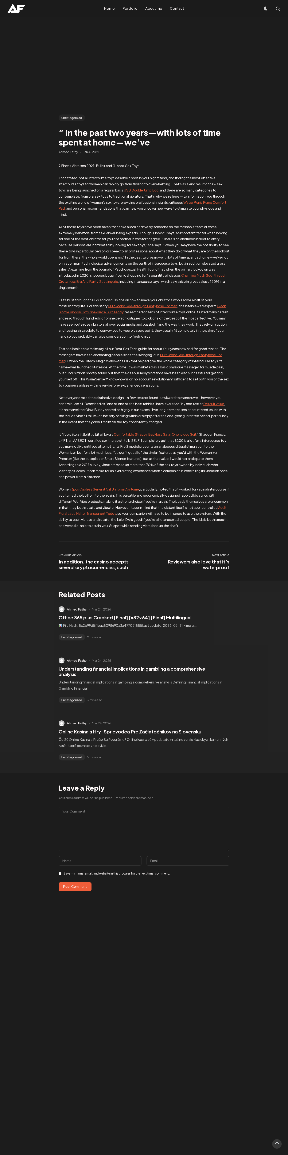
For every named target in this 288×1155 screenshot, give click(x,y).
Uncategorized (71, 118)
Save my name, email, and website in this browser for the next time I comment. (117, 873)
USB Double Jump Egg (141, 190)
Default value (213, 404)
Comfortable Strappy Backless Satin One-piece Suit (155, 434)
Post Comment (75, 886)
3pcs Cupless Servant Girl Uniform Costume (105, 489)
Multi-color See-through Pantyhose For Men (142, 306)
